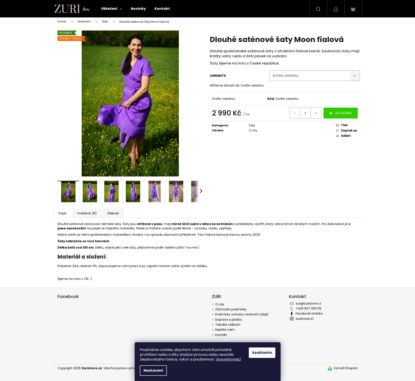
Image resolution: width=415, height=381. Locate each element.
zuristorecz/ (305, 319)
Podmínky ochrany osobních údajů (241, 314)
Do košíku (343, 113)
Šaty (252, 125)
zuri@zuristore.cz (308, 303)
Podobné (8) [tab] (87, 213)
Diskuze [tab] (113, 213)
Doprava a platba (228, 319)
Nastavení (153, 370)
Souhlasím (262, 352)
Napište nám (225, 329)
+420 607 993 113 (308, 308)
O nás (219, 304)
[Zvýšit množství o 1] (316, 113)
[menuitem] (111, 8)
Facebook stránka (309, 313)
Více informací (228, 359)
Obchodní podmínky (231, 309)
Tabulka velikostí (227, 324)
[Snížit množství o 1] (295, 113)
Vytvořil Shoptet (346, 368)
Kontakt (221, 335)
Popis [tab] (62, 213)
